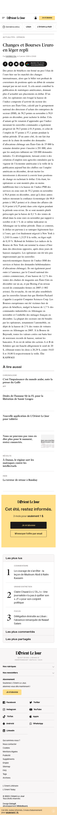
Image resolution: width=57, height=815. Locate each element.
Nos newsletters (10, 672)
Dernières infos (12, 27)
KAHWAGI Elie (11, 56)
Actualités (9, 37)
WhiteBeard (22, 806)
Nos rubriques (9, 666)
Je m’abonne (28, 525)
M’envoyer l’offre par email (28, 533)
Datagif (12, 803)
